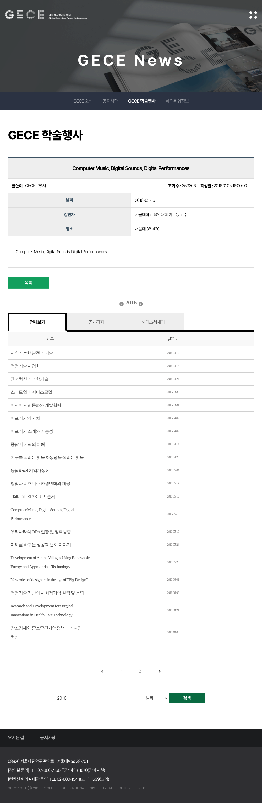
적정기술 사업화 (25, 366)
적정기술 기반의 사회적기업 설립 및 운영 (47, 592)
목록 (28, 282)
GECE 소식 (82, 101)
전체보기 (37, 322)
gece (52, 14)
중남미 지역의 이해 (27, 444)
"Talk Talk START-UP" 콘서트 (34, 496)
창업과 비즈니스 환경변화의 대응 (40, 483)
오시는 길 (16, 737)
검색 (187, 698)
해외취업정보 (177, 101)
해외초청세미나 (154, 322)
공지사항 (110, 101)
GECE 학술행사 (142, 101)
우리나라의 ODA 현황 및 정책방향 (40, 531)
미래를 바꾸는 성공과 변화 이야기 (40, 544)
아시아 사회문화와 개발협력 (35, 405)
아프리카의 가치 (25, 418)
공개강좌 (96, 322)
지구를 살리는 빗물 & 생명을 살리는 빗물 (47, 457)
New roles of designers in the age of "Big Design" (49, 579)
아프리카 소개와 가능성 (31, 431)
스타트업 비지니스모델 (31, 392)
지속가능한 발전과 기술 (31, 353)
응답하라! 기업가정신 (29, 470)
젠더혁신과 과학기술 (29, 379)
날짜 (171, 339)
